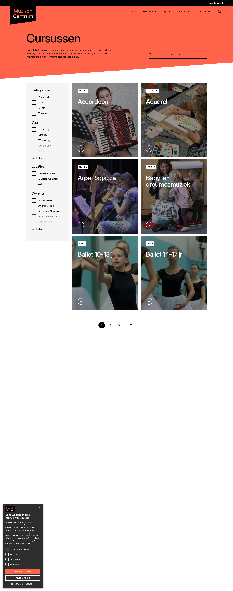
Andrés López (46, 206)
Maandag (43, 129)
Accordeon (93, 101)
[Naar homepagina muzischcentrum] (23, 12)
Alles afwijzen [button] (23, 578)
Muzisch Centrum (48, 179)
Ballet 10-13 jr (96, 254)
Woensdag (44, 140)
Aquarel (156, 101)
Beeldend (43, 97)
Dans (41, 102)
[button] (22, 584)
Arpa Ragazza (97, 178)
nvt (40, 184)
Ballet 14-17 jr (164, 254)
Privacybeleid (25, 543)
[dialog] (23, 546)
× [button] (39, 507)
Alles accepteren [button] (23, 571)
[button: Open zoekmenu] (219, 11)
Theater (42, 113)
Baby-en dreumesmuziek (168, 181)
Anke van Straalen (48, 211)
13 (131, 325)
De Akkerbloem (47, 173)
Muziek (42, 108)
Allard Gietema (46, 200)
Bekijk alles (37, 158)
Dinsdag (43, 135)
